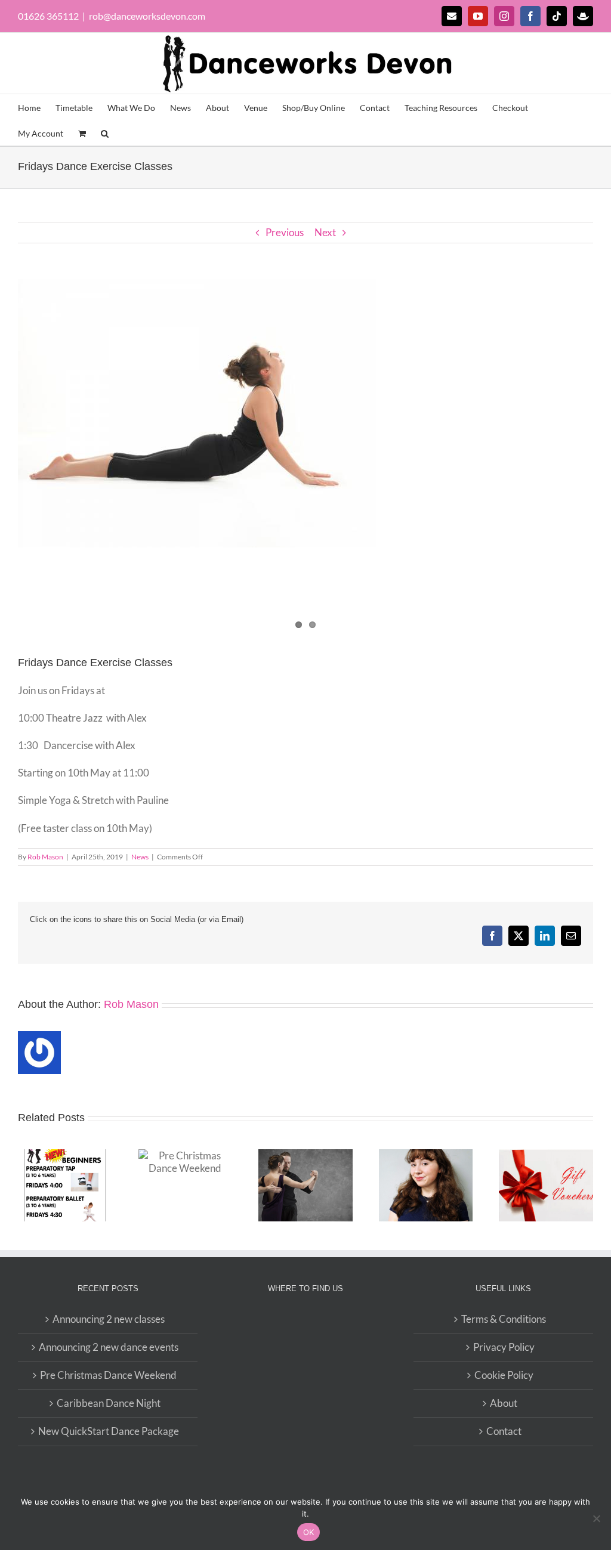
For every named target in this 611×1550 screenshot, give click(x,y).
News (140, 856)
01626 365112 (48, 15)
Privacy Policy (504, 1347)
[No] (596, 1518)
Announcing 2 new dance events (108, 1347)
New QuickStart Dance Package (108, 1431)
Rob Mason (45, 856)
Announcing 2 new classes (109, 1319)
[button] (105, 133)
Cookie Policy (503, 1375)
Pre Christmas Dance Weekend (108, 1375)
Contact (503, 1431)
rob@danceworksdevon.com (147, 15)
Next (325, 232)
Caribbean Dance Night (109, 1403)
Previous (285, 232)
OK (308, 1532)
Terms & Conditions (503, 1319)
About (503, 1403)
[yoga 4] (305, 413)
